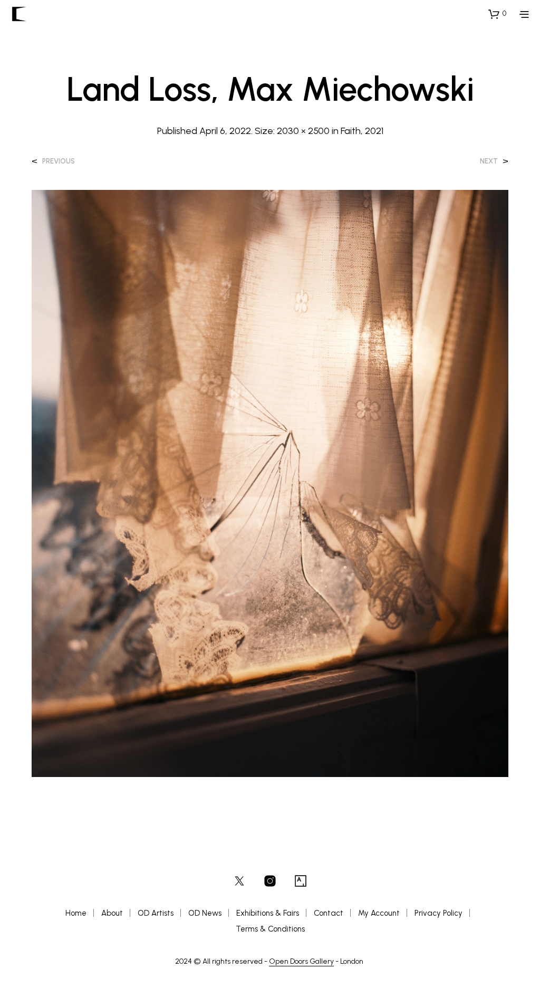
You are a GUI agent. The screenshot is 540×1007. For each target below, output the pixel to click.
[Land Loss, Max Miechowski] (270, 483)
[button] (497, 13)
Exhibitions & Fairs (267, 913)
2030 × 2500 (303, 131)
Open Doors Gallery (301, 961)
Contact (328, 913)
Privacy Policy (438, 913)
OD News (204, 913)
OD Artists (155, 913)
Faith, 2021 (362, 131)
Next (489, 161)
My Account (379, 913)
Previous (58, 161)
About (112, 913)
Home (75, 913)
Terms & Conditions (270, 929)
